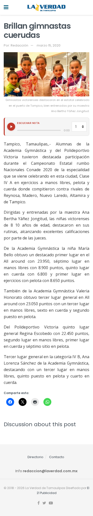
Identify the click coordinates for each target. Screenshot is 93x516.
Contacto (56, 457)
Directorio (35, 457)
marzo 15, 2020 (49, 45)
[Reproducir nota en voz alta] (11, 127)
